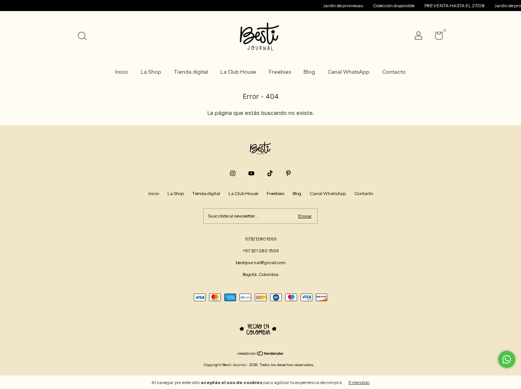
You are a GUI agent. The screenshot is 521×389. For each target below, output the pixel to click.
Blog (309, 71)
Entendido (359, 382)
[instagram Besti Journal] (233, 173)
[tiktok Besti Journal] (270, 173)
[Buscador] (84, 37)
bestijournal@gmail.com (261, 262)
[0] (436, 37)
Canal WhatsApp (349, 71)
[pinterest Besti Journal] (288, 173)
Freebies (280, 71)
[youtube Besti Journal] (251, 173)
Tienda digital (191, 71)
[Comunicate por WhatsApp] (506, 359)
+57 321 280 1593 (260, 250)
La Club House (238, 71)
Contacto (394, 71)
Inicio (121, 71)
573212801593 (260, 239)
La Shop (151, 71)
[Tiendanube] (261, 354)
